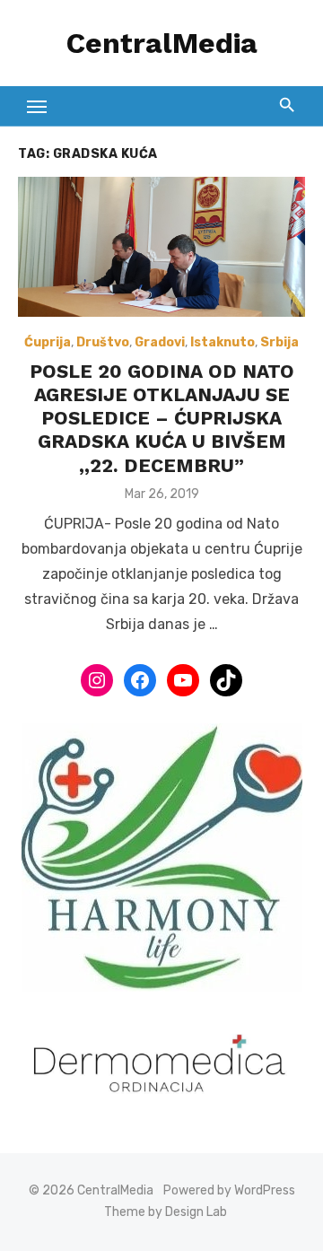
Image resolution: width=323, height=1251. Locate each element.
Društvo (102, 342)
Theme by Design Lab (165, 1212)
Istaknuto (222, 342)
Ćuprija (47, 342)
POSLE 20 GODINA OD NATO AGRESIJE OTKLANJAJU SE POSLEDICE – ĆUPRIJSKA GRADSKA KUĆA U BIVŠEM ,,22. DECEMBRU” (162, 418)
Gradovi (160, 342)
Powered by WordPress (229, 1190)
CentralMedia (162, 43)
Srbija (279, 342)
